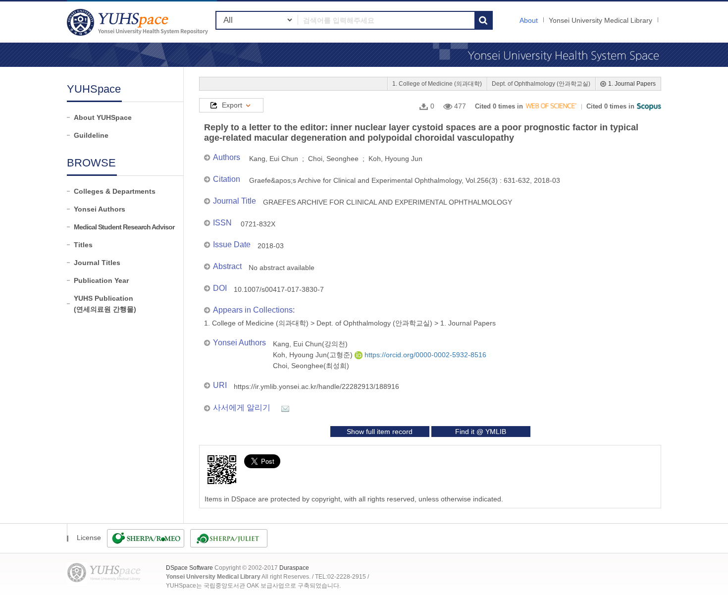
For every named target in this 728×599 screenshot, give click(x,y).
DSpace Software (189, 567)
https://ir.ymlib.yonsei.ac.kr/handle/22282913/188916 (316, 386)
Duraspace (294, 567)
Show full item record (380, 432)
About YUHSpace (103, 117)
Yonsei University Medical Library (600, 20)
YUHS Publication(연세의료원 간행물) (105, 303)
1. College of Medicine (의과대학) (437, 83)
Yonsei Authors (99, 209)
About (529, 20)
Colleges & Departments (115, 191)
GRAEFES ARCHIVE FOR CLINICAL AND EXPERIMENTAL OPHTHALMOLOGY (387, 202)
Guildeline (91, 135)
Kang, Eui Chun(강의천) (310, 344)
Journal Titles (97, 263)
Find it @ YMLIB (480, 432)
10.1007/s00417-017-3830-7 (279, 289)
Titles (83, 245)
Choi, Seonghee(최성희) (311, 366)
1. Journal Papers (632, 83)
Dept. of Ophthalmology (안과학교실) (541, 83)
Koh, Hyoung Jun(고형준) (314, 355)
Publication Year (101, 280)
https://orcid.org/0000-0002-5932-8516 (424, 355)
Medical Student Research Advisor (124, 227)
